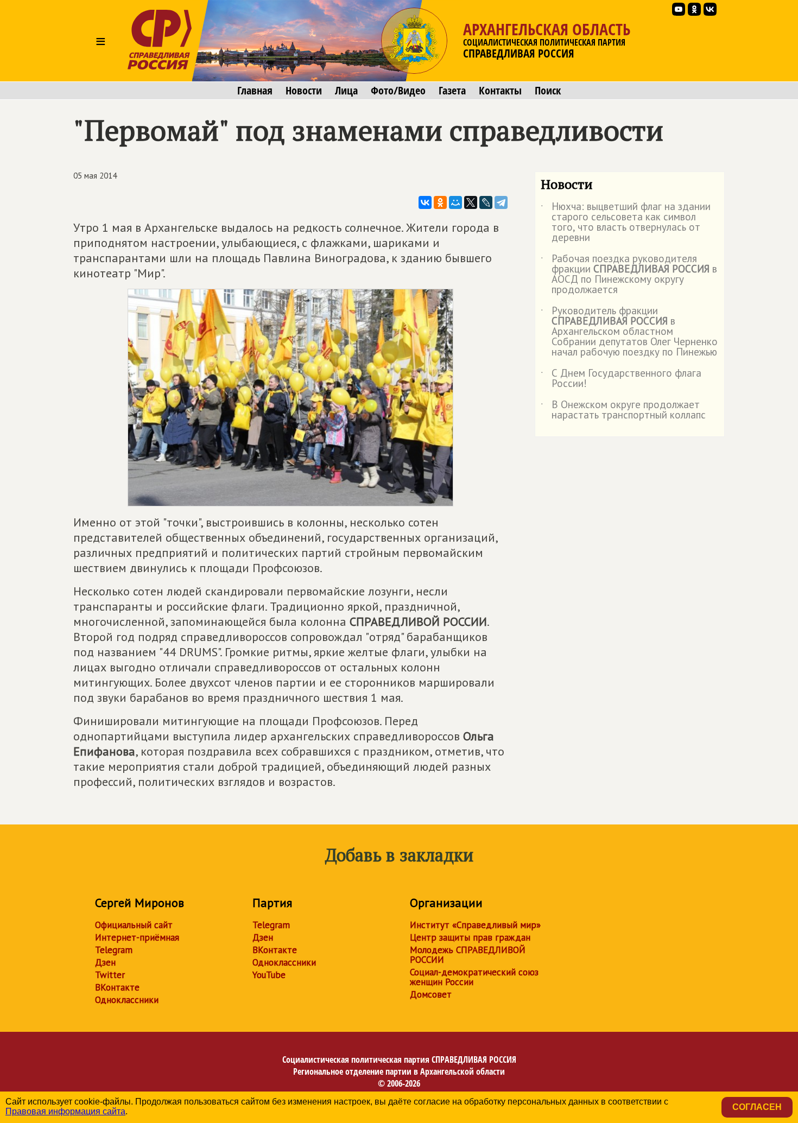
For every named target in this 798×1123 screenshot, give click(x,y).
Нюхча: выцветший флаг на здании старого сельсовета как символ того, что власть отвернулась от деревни (626, 222)
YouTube (269, 975)
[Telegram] (501, 202)
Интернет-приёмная (137, 937)
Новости (304, 91)
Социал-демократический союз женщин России (474, 977)
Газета (452, 91)
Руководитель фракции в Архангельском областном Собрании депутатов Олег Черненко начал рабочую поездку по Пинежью (629, 332)
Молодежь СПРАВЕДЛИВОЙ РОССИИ (467, 955)
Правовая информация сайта (65, 1111)
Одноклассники (127, 1000)
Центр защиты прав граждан (470, 937)
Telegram (113, 950)
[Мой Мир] (455, 202)
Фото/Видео (398, 91)
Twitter (110, 975)
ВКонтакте (117, 987)
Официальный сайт (134, 925)
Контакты (500, 91)
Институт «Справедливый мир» (475, 925)
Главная (255, 91)
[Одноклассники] (440, 202)
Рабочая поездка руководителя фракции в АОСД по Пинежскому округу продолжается (629, 274)
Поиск (548, 91)
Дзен (105, 962)
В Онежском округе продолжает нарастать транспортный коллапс (623, 410)
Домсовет (431, 994)
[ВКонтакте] (425, 202)
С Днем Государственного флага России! (621, 379)
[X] (470, 202)
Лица (346, 91)
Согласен (757, 1107)
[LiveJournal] (485, 202)
